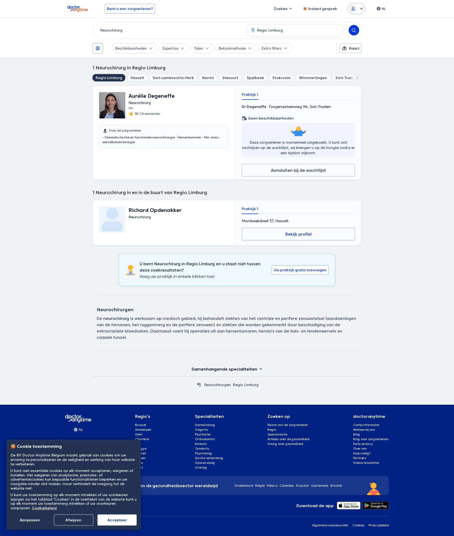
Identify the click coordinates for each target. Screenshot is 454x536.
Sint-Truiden (347, 77)
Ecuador (302, 485)
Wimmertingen (313, 77)
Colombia (287, 485)
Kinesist (201, 444)
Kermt (208, 77)
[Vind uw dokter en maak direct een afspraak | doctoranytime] (199, 385)
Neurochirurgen (217, 384)
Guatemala (319, 485)
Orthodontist (205, 439)
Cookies (358, 525)
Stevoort (230, 77)
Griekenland (244, 485)
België (260, 485)
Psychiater (203, 434)
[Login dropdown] (356, 8)
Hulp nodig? (362, 453)
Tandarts (202, 448)
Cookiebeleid (44, 508)
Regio (271, 429)
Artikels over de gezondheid (288, 439)
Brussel (140, 425)
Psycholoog (203, 453)
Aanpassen (30, 520)
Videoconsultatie (366, 463)
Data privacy (363, 444)
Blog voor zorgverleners (371, 439)
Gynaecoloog (205, 463)
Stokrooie (281, 77)
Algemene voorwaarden (330, 525)
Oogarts (201, 429)
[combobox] (168, 30)
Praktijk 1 (250, 94)
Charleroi (142, 439)
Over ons (360, 448)
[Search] (354, 30)
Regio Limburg (109, 77)
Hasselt (137, 77)
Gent (138, 434)
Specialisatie (277, 434)
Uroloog (201, 467)
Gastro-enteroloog (209, 458)
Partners (359, 458)
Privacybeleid (379, 525)
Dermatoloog (205, 425)
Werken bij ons (364, 429)
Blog (356, 434)
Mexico (272, 485)
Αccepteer (117, 520)
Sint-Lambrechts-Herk (173, 77)
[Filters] (97, 48)
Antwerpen (143, 429)
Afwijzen (73, 520)
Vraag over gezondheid (285, 444)
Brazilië (336, 485)
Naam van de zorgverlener (287, 425)
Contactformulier (366, 425)
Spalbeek (255, 77)
